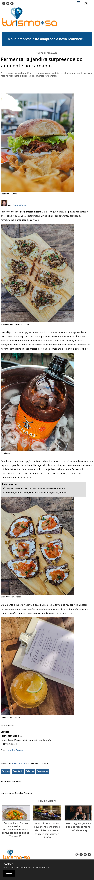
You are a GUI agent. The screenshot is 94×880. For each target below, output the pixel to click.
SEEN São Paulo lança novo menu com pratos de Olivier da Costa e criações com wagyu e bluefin (47, 830)
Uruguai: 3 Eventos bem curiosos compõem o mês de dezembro (35, 488)
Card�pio (18, 771)
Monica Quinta (15, 750)
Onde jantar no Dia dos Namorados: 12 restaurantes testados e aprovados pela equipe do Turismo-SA (15, 829)
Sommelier (42, 771)
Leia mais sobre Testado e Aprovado (16, 793)
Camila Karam (18, 763)
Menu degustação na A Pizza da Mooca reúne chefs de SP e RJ (78, 827)
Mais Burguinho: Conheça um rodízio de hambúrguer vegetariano (36, 492)
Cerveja (6, 771)
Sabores (30, 771)
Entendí (9, 873)
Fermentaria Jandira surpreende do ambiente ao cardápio (42, 62)
